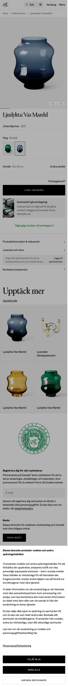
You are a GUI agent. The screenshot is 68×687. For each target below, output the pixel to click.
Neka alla (34, 669)
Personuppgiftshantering (17, 645)
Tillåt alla (33, 659)
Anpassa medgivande (34, 680)
